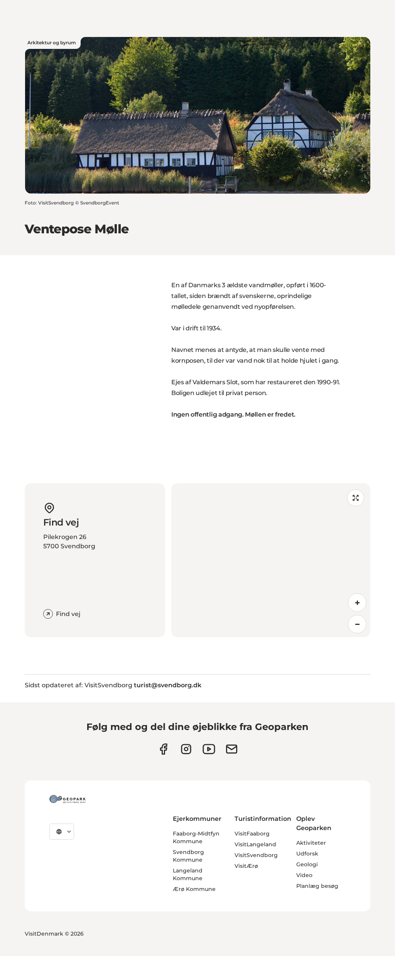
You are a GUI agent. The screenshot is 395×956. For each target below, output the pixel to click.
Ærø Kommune (194, 889)
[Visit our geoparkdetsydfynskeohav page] (163, 749)
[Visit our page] (186, 749)
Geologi (307, 864)
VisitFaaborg (252, 833)
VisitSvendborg (256, 855)
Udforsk (307, 853)
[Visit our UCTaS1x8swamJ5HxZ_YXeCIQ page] (209, 749)
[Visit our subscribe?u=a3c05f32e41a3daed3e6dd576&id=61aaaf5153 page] (231, 749)
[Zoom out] (357, 624)
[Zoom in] (357, 602)
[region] (270, 560)
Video (304, 875)
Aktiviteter (311, 842)
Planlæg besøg (317, 885)
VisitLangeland (255, 844)
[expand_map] (355, 497)
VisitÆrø (246, 865)
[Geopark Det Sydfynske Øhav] (67, 799)
